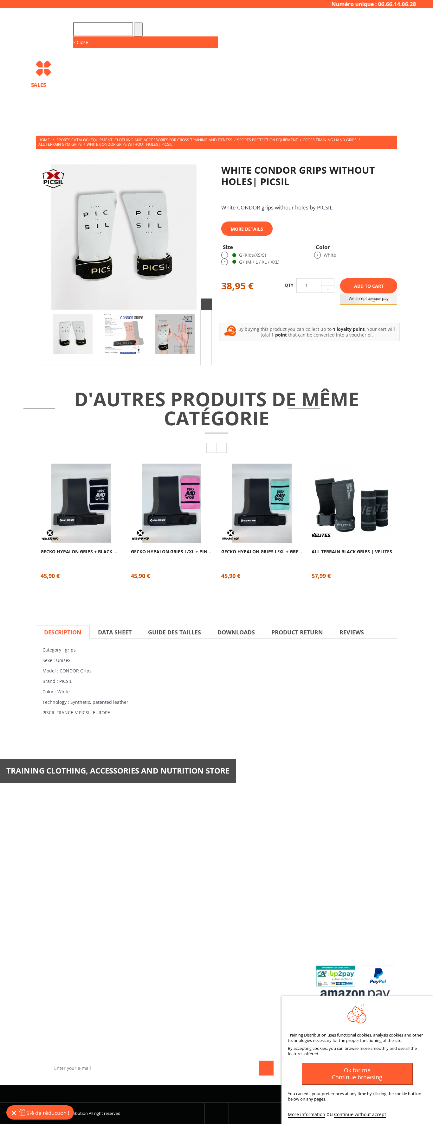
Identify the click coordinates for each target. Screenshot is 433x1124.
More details (247, 229)
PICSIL (325, 207)
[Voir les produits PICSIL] (53, 179)
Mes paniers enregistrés (250, 992)
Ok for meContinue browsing (357, 1073)
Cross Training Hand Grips (330, 140)
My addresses (239, 951)
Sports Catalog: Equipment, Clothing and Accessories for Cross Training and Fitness (144, 140)
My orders (236, 931)
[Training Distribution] (77, 68)
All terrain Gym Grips (60, 144)
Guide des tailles (174, 632)
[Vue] (75, 485)
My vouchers (238, 1002)
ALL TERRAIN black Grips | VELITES (352, 552)
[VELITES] (321, 534)
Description (62, 632)
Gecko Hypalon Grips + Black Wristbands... (81, 552)
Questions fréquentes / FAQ (346, 931)
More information (306, 1114)
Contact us (145, 931)
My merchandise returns (251, 941)
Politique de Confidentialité (162, 972)
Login (392, 16)
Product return (297, 632)
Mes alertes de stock (247, 972)
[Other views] (41, 337)
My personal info (243, 962)
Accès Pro (340, 16)
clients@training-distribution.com (340, 841)
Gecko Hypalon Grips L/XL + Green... (261, 552)
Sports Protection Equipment (267, 140)
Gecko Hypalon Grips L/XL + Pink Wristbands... (171, 552)
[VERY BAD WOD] (50, 534)
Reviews (351, 632)
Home (44, 140)
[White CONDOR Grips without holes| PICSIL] (73, 334)
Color (324, 247)
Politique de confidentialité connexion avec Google (162, 984)
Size (228, 247)
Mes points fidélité (244, 982)
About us (142, 941)
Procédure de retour (340, 941)
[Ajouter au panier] (87, 523)
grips (268, 207)
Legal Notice (146, 962)
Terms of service (149, 951)
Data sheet (115, 632)
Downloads (236, 632)
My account (238, 916)
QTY (289, 285)
